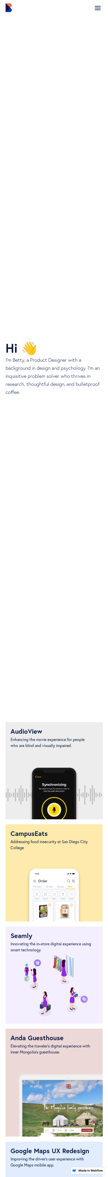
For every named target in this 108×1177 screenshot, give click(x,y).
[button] (98, 8)
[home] (16, 7)
